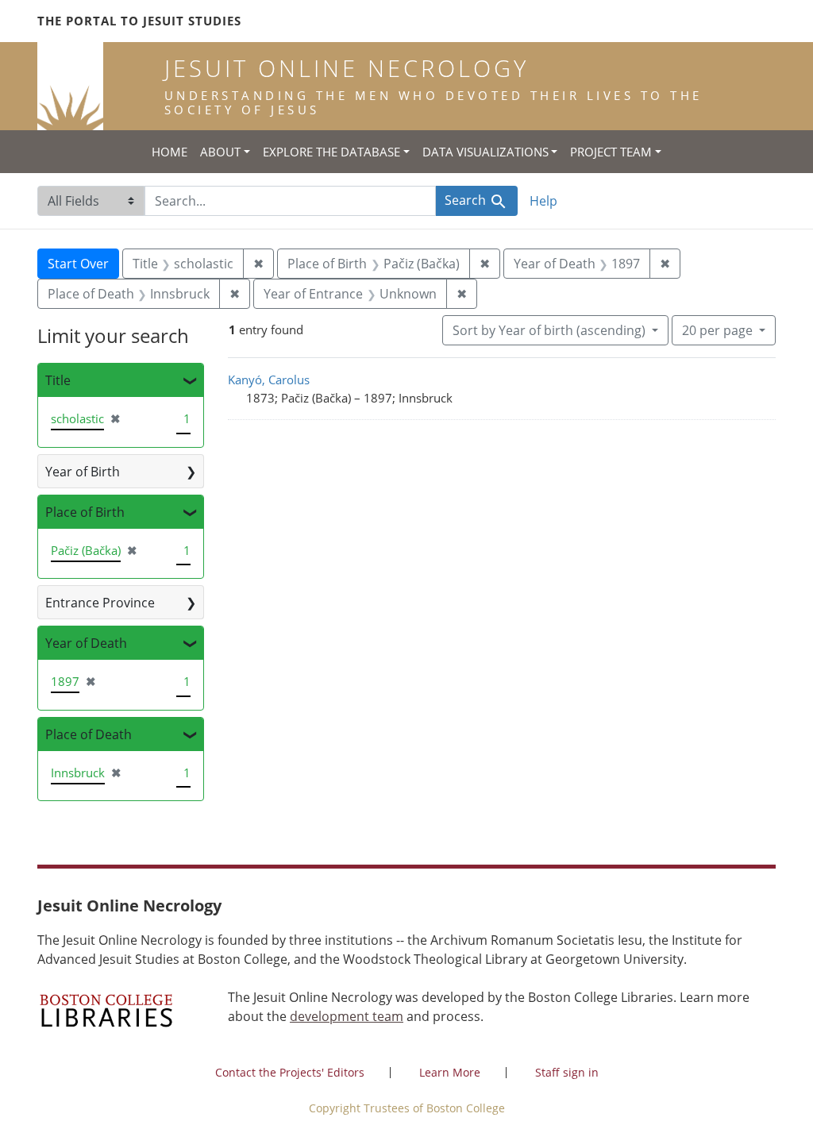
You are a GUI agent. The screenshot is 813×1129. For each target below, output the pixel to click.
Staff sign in (567, 1072)
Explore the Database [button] (331, 152)
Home (169, 152)
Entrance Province (100, 602)
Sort (549, 330)
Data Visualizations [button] (485, 152)
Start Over (78, 263)
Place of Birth (85, 512)
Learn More (449, 1072)
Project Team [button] (611, 152)
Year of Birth (82, 471)
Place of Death (88, 734)
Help (543, 201)
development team (346, 1016)
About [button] (220, 152)
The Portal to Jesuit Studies (139, 21)
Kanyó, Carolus (269, 379)
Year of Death (86, 643)
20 (717, 330)
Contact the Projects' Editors (289, 1072)
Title (58, 380)
